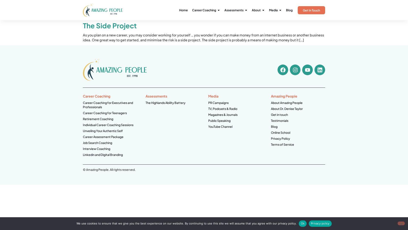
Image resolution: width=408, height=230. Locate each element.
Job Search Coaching (97, 143)
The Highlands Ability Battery (166, 103)
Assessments (156, 96)
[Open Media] (280, 10)
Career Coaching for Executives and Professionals (108, 105)
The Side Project (110, 25)
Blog (274, 126)
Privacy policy (320, 223)
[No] (401, 223)
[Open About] (263, 10)
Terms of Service (282, 144)
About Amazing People (287, 103)
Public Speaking (219, 120)
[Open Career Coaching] (218, 10)
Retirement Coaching (98, 119)
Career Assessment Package (103, 137)
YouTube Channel (220, 126)
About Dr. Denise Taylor (287, 109)
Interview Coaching (96, 149)
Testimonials (279, 120)
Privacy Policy (280, 138)
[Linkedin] (319, 70)
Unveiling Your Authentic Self (103, 131)
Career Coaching (96, 96)
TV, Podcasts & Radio (222, 109)
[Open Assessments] (246, 10)
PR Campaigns (218, 103)
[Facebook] (283, 70)
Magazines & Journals (223, 114)
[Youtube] (307, 70)
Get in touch (279, 114)
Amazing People (284, 96)
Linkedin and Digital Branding (103, 155)
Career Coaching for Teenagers (105, 113)
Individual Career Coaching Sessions (108, 125)
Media (213, 96)
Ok (303, 223)
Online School (280, 132)
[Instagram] (295, 70)
